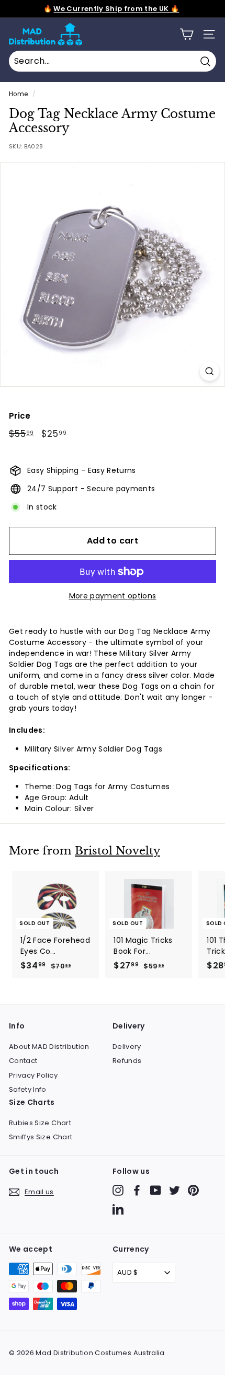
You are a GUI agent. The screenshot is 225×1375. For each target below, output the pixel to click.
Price (20, 415)
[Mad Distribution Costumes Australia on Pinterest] (193, 1190)
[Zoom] (209, 371)
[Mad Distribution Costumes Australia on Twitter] (174, 1190)
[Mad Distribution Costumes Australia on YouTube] (155, 1190)
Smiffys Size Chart (40, 1137)
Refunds (127, 1061)
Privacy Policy (33, 1075)
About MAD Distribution (49, 1047)
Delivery (127, 1047)
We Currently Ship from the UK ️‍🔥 (116, 9)
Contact (23, 1061)
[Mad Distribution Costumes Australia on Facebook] (136, 1190)
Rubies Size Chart (40, 1123)
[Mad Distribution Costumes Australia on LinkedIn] (118, 1209)
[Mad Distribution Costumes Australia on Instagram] (118, 1190)
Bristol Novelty (117, 851)
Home (18, 94)
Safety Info (28, 1089)
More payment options (112, 596)
